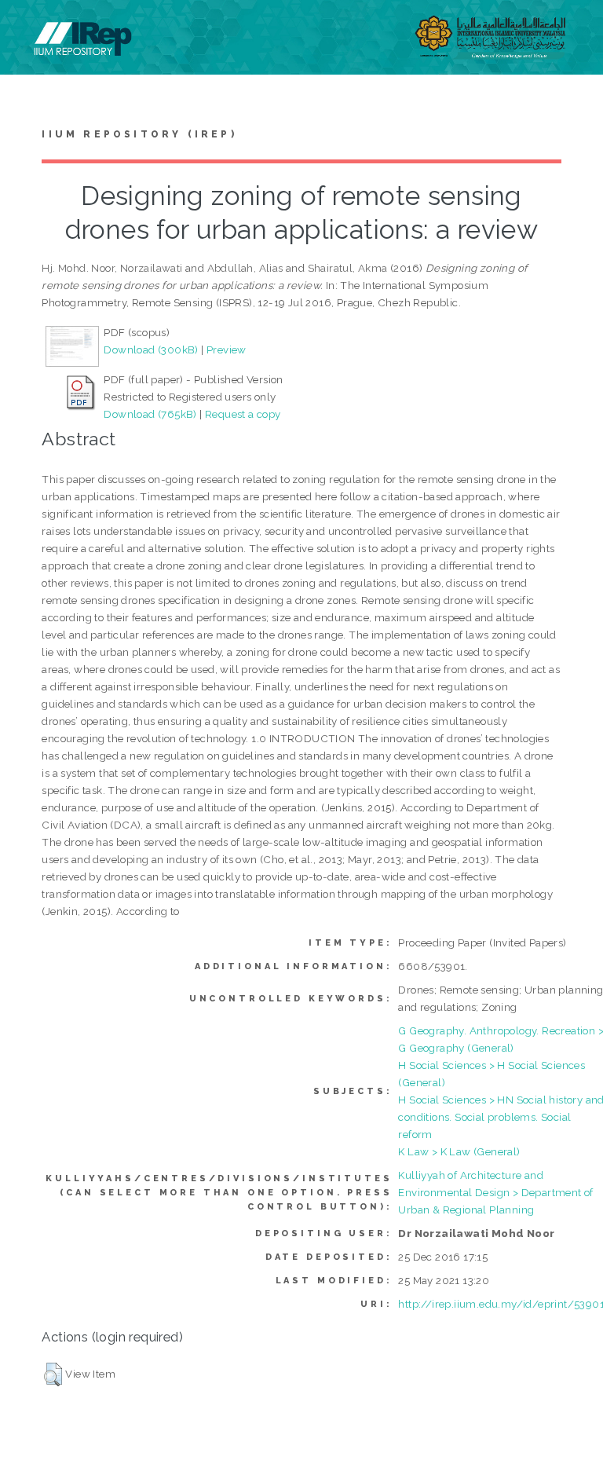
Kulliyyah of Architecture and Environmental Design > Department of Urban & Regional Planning (495, 1192)
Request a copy (243, 414)
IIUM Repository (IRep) (139, 134)
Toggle (28, 29)
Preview (226, 349)
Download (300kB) (151, 349)
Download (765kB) (150, 414)
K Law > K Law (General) (459, 1151)
